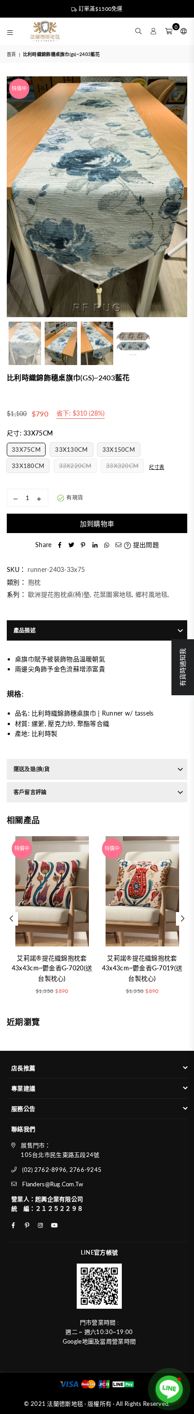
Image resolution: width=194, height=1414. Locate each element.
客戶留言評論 (30, 792)
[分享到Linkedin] (95, 545)
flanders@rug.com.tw (52, 1184)
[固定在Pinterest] (83, 545)
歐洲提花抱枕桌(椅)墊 (59, 594)
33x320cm (122, 465)
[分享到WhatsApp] (106, 545)
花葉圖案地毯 (112, 594)
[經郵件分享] (118, 545)
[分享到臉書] (59, 545)
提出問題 (145, 544)
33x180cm (28, 465)
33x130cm (71, 449)
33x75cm (26, 449)
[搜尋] (138, 31)
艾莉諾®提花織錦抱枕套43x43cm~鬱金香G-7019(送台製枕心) (142, 968)
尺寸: (30, 433)
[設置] (181, 31)
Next (180, 196)
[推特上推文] (71, 545)
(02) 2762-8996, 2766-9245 (62, 1169)
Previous (13, 196)
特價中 (19, 88)
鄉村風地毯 (151, 594)
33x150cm (118, 449)
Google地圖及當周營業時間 (99, 1341)
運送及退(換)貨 (32, 769)
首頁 (11, 54)
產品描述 (25, 630)
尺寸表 (156, 467)
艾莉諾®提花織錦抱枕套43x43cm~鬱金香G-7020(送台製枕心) (52, 968)
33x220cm (75, 465)
